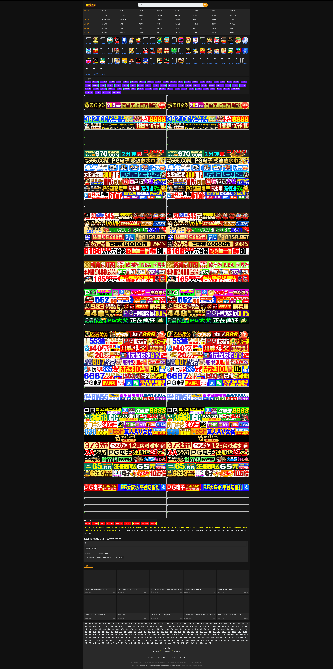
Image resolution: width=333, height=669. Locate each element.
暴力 (162, 632)
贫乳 (175, 632)
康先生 (122, 629)
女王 (205, 632)
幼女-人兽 (226, 89)
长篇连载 (195, 33)
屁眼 (130, 623)
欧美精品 (177, 24)
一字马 (214, 626)
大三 (246, 530)
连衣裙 (234, 632)
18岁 (138, 626)
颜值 (196, 629)
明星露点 (202, 527)
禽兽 (171, 632)
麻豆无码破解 (89, 92)
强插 (94, 640)
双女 (107, 634)
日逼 (163, 634)
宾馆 (197, 643)
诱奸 (237, 637)
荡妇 (219, 530)
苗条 (202, 623)
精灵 (91, 629)
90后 (214, 632)
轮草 (120, 626)
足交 (130, 637)
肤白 (159, 623)
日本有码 (214, 24)
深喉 (172, 623)
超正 (201, 632)
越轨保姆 (163, 527)
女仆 (189, 623)
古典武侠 (122, 33)
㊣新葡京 (103, 89)
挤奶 (242, 626)
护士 (184, 632)
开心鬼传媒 (233, 15)
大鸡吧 (130, 632)
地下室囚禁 (107, 530)
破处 (104, 623)
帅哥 (90, 637)
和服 (192, 634)
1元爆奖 (206, 89)
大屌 (100, 623)
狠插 (201, 530)
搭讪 (166, 632)
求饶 (225, 623)
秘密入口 (87, 81)
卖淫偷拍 (97, 92)
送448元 (181, 85)
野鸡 (232, 629)
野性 (173, 640)
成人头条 (214, 15)
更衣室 (152, 626)
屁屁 (135, 632)
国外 (234, 623)
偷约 (107, 626)
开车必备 (95, 523)
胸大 (246, 637)
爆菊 (139, 643)
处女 (147, 640)
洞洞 (98, 640)
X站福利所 (127, 523)
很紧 (146, 623)
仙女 (169, 643)
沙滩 (214, 530)
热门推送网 (136, 523)
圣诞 (148, 643)
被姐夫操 (115, 527)
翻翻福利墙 (177, 651)
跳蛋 (86, 623)
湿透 (86, 640)
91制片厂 (122, 10)
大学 (154, 634)
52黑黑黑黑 (166, 651)
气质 (130, 634)
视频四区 (86, 24)
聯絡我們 (150, 657)
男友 (94, 632)
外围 (167, 623)
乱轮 (168, 530)
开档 (182, 643)
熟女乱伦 (195, 28)
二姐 (99, 643)
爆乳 (191, 626)
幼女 (169, 527)
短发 (228, 634)
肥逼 (96, 629)
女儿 (159, 634)
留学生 (121, 634)
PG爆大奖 (196, 85)
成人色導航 (110, 523)
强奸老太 (138, 527)
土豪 (90, 632)
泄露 (152, 643)
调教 (238, 640)
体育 (237, 634)
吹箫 (119, 530)
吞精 (113, 623)
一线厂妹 (94, 527)
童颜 (146, 637)
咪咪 (117, 637)
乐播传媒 (232, 10)
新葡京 (119, 81)
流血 (210, 632)
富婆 (174, 626)
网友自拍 (122, 28)
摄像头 (233, 530)
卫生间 (223, 629)
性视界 (195, 15)
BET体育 (162, 89)
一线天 (187, 634)
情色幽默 (214, 33)
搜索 (205, 5)
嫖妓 (138, 530)
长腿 (207, 623)
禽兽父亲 (101, 527)
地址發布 (182, 657)
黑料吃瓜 (214, 19)
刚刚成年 (145, 527)
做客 (103, 634)
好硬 (185, 637)
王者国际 (187, 81)
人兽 (151, 527)
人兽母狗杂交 (235, 89)
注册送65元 (112, 89)
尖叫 (216, 640)
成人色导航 (156, 651)
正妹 (193, 530)
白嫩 (133, 530)
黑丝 (215, 623)
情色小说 (86, 33)
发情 (204, 626)
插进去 (245, 632)
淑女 (164, 637)
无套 (160, 640)
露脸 (241, 634)
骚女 (177, 637)
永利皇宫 (125, 81)
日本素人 (232, 24)
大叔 (238, 623)
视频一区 (86, 10)
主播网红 (159, 24)
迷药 (201, 634)
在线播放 (88, 548)
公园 (94, 643)
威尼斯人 (140, 89)
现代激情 (104, 33)
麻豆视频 (104, 10)
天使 (212, 640)
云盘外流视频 (116, 92)
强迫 (181, 629)
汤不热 (246, 634)
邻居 (86, 632)
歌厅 (164, 640)
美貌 (246, 626)
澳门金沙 (95, 81)
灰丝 (237, 626)
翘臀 (99, 632)
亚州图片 (214, 28)
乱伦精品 (104, 24)
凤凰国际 (188, 85)
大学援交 (174, 527)
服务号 (188, 643)
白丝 (206, 530)
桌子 (117, 643)
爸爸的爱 (195, 527)
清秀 (157, 626)
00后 (164, 530)
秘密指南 (87, 523)
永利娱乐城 (104, 81)
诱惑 (122, 637)
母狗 (169, 640)
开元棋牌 (111, 81)
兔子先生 (104, 15)
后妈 (122, 643)
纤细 (188, 632)
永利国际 (87, 85)
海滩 (197, 632)
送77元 (133, 89)
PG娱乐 (191, 89)
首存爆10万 (220, 85)
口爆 (182, 634)
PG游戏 (119, 89)
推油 (183, 626)
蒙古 (86, 643)
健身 (196, 634)
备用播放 (94, 548)
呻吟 (185, 629)
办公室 (163, 629)
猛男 (142, 637)
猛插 (161, 626)
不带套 (223, 527)
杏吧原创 (122, 15)
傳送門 (102, 523)
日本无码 (141, 24)
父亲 (122, 623)
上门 (115, 640)
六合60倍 (148, 85)
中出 (233, 626)
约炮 (158, 632)
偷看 (243, 623)
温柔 (113, 637)
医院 (176, 629)
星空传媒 (195, 10)
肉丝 (224, 634)
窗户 (135, 637)
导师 (172, 530)
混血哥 (129, 530)
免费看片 (198, 89)
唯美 (211, 623)
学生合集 (232, 19)
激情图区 (86, 28)
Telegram (161, 657)
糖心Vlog (123, 19)
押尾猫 (224, 626)
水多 (116, 634)
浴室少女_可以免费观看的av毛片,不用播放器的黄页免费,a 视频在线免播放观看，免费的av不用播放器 (156, 665)
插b (90, 640)
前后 (113, 629)
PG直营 (228, 85)
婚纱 (159, 530)
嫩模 (178, 626)
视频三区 (86, 19)
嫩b (189, 629)
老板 (151, 530)
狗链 (125, 632)
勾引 (86, 637)
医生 (149, 629)
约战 (210, 530)
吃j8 (229, 626)
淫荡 (154, 623)
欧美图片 (232, 28)
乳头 (219, 626)
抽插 (142, 530)
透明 (116, 632)
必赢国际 (195, 81)
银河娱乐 (142, 81)
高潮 (198, 623)
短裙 (96, 623)
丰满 (196, 626)
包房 (99, 626)
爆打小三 (99, 530)
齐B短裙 (188, 527)
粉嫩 (107, 640)
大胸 (172, 629)
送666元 (103, 85)
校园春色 (159, 33)
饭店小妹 (87, 527)
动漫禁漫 (195, 24)
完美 (247, 623)
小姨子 (239, 632)
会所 (181, 530)
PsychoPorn (106, 19)
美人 (163, 623)
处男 (151, 640)
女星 (242, 530)
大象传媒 (177, 15)
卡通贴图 (177, 28)
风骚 (182, 640)
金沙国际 (173, 81)
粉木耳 (140, 632)
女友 (104, 629)
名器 (100, 629)
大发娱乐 (95, 85)
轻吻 (237, 530)
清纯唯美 (159, 28)
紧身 (138, 640)
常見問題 (172, 657)
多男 (185, 623)
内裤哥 (112, 643)
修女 (99, 637)
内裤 (86, 626)
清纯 (227, 530)
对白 (188, 530)
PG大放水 (148, 89)
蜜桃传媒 (159, 10)
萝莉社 (140, 19)
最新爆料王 (145, 523)
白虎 (177, 530)
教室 (194, 623)
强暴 (158, 629)
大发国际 (117, 85)
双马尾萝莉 (122, 527)
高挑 (200, 629)
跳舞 (223, 530)
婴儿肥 (220, 623)
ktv (125, 626)
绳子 (132, 629)
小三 (103, 626)
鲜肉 (127, 629)
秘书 (153, 632)
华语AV (195, 19)
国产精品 (177, 19)
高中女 (114, 530)
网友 (117, 623)
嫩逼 (167, 629)
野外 (150, 634)
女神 (209, 629)
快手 (94, 637)
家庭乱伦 (177, 33)
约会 (217, 637)
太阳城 (202, 81)
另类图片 (141, 28)
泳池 (151, 637)
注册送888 (150, 81)
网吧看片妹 (130, 527)
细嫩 (146, 530)
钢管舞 (91, 623)
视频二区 (86, 15)
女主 (126, 637)
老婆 (86, 634)
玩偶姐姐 (141, 15)
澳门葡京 (110, 85)
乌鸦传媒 (159, 19)
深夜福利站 (119, 523)
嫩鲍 (197, 530)
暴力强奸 (141, 33)
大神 (205, 634)
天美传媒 (141, 10)
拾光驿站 (153, 523)
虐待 (129, 626)
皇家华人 (177, 10)
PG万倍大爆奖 (172, 85)
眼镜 (228, 629)
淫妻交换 (232, 33)
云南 (126, 623)
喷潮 (140, 629)
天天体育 (209, 81)
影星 (94, 634)
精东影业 (214, 10)
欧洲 (155, 637)
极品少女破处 (106, 92)
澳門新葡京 (134, 81)
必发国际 (211, 85)
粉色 (200, 626)
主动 (99, 634)
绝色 (145, 629)
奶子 (219, 634)
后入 (135, 623)
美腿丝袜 (104, 28)
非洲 (107, 632)
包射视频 (217, 527)
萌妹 (134, 626)
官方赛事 (126, 89)
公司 (123, 530)
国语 (112, 626)
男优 (143, 640)
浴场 (112, 634)
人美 (155, 530)
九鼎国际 (125, 85)
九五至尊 (140, 85)
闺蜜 (135, 643)
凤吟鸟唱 (140, 623)
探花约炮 (122, 24)
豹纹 (194, 637)
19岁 (112, 632)
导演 (142, 626)
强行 (150, 623)
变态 (165, 626)
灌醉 (90, 533)
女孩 (232, 634)
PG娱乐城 (88, 89)
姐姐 (170, 626)
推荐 (209, 626)
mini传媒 (159, 15)
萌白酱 (203, 640)
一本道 (187, 640)
